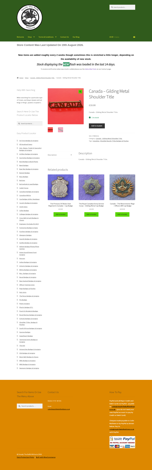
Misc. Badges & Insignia (27, 273)
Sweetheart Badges (26, 336)
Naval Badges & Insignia (27, 277)
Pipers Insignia (24, 304)
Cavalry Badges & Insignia (28, 203)
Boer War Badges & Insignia (28, 169)
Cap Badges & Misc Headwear (29, 199)
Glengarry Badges (25, 235)
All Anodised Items (25, 144)
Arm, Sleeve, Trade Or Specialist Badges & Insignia (30, 149)
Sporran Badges (24, 332)
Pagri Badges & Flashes (27, 289)
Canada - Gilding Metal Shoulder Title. (42, 78)
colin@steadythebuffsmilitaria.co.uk (59, 409)
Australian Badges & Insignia (29, 158)
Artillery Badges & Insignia (28, 154)
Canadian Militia (25, 195)
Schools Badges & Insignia (28, 319)
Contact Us (64, 37)
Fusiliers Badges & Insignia (28, 232)
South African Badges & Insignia (30, 328)
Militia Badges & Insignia (28, 270)
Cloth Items (23, 207)
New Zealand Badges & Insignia (30, 281)
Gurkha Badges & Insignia (28, 243)
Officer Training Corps (27, 285)
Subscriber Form (90, 69)
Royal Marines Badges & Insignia (30, 315)
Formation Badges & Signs (28, 228)
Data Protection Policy (25, 457)
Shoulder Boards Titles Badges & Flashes (114, 141)
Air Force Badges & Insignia (28, 141)
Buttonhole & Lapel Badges (28, 184)
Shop (30, 37)
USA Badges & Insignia (27, 353)
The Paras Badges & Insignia (29, 296)
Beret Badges (23, 165)
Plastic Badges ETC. (26, 307)
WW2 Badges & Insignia (27, 364)
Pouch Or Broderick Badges (28, 311)
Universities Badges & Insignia (30, 349)
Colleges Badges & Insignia (28, 214)
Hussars (22, 258)
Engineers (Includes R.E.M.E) (29, 224)
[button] (80, 91)
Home (21, 78)
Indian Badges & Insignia (28, 262)
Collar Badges (24, 211)
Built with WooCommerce (46, 457)
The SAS (22, 346)
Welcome (20, 37)
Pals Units (22, 292)
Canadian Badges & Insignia (29, 192)
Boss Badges (23, 177)
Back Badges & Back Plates (28, 162)
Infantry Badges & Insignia (28, 266)
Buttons (22, 180)
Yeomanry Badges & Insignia (29, 368)
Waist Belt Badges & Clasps (28, 357)
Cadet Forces (23, 188)
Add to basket (96, 126)
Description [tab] (52, 155)
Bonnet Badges (24, 173)
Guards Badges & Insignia (28, 239)
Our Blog (76, 37)
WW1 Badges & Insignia (27, 361)
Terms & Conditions (46, 37)
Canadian (96, 141)
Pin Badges (23, 300)
